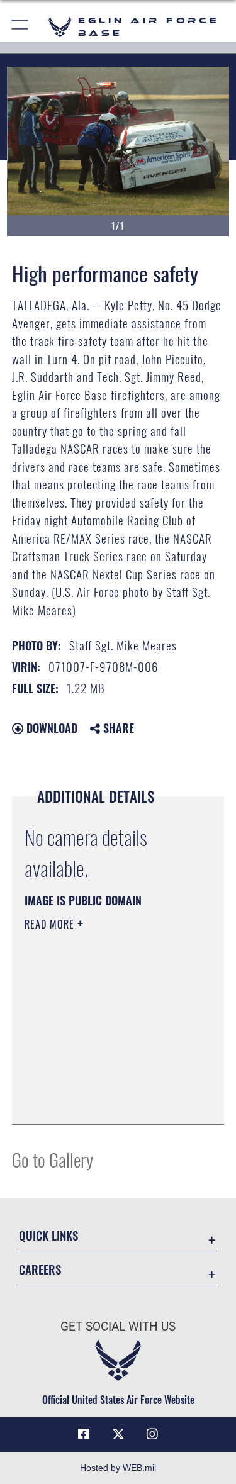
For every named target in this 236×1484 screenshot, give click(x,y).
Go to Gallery (52, 1159)
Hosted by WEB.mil (118, 1468)
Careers (40, 1269)
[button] (20, 26)
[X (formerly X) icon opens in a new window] (118, 1434)
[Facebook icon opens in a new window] (83, 1434)
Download (50, 728)
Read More (51, 924)
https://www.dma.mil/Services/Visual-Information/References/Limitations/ (101, 1083)
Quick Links (48, 1235)
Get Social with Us (118, 1326)
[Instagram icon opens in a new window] (152, 1434)
